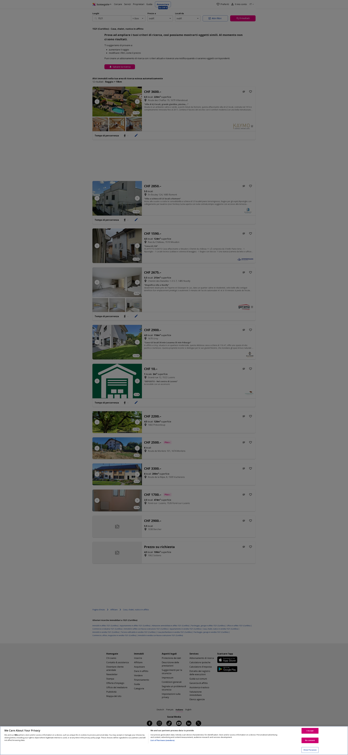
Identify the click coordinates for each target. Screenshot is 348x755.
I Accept (309, 730)
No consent (310, 740)
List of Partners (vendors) (162, 740)
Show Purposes (310, 750)
